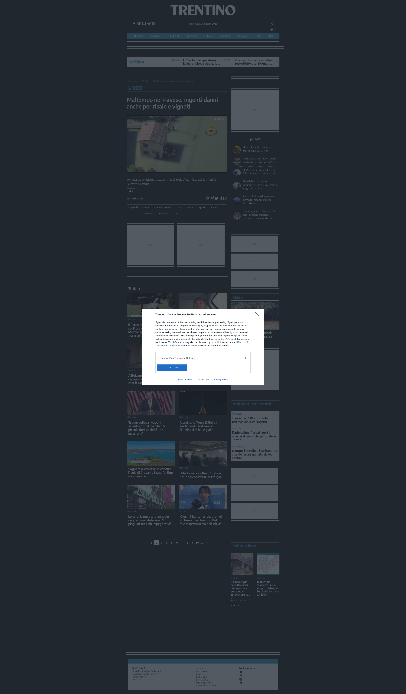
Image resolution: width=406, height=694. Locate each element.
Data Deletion (185, 379)
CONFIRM (172, 367)
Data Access (203, 379)
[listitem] (203, 358)
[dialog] (203, 347)
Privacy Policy (221, 379)
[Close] (258, 315)
